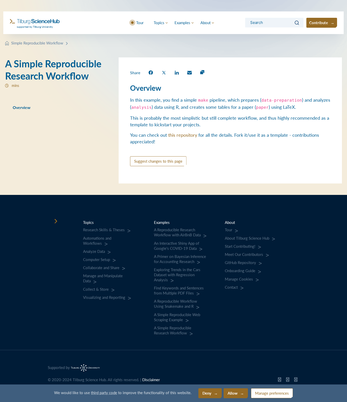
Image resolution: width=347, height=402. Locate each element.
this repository (182, 135)
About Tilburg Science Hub (247, 238)
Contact (231, 287)
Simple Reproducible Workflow (37, 42)
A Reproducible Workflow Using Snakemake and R (175, 304)
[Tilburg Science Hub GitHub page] (279, 380)
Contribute (318, 22)
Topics (159, 22)
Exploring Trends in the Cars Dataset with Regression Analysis (177, 274)
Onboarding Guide (240, 270)
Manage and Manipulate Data (103, 278)
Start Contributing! (240, 246)
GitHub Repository (240, 262)
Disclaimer (151, 379)
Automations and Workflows (97, 241)
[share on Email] (189, 72)
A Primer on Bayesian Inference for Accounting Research (180, 259)
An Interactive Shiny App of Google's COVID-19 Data (176, 246)
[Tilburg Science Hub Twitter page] (287, 380)
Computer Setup (96, 259)
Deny (206, 393)
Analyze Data (94, 251)
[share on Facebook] (151, 72)
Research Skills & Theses (104, 229)
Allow (233, 393)
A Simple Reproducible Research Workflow (172, 330)
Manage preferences (272, 393)
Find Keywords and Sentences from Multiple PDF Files (179, 290)
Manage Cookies (239, 279)
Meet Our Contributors (244, 254)
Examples (182, 22)
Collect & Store (96, 289)
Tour (140, 22)
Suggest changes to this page (158, 161)
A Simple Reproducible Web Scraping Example (177, 317)
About (205, 22)
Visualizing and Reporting (104, 297)
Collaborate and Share (101, 267)
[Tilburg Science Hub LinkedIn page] (295, 380)
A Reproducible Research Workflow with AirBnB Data (177, 232)
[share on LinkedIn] (177, 72)
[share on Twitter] (163, 72)
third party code (104, 392)
